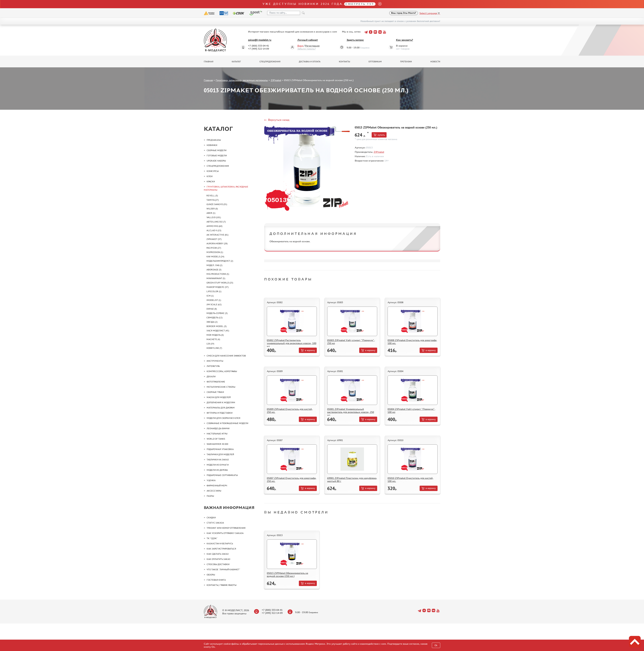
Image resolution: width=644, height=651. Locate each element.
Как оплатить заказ (218, 559)
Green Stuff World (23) (219, 282)
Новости (435, 61)
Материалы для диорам (221, 407)
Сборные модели (216, 150)
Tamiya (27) (212, 200)
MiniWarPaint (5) (215, 278)
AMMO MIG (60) (214, 226)
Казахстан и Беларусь (220, 543)
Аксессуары (214, 491)
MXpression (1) (214, 252)
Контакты (344, 61)
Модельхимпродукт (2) (219, 261)
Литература (213, 366)
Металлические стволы (221, 387)
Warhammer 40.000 (217, 444)
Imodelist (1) (213, 300)
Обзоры (211, 574)
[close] (378, 4)
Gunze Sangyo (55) (216, 204)
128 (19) (210, 343)
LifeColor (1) (213, 291)
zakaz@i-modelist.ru (259, 40)
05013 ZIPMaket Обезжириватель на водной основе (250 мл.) (287, 574)
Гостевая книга (216, 580)
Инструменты (215, 361)
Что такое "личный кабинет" (223, 569)
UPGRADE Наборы (216, 160)
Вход (300, 45)
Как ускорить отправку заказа (225, 533)
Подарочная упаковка (220, 449)
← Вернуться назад (276, 119)
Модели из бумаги (218, 465)
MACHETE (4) (213, 339)
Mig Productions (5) (217, 274)
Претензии (406, 61)
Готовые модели (217, 155)
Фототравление (216, 381)
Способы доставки (218, 564)
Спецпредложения (269, 61)
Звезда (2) (212, 322)
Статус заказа (215, 523)
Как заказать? (404, 40)
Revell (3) (212, 195)
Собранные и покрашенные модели (227, 423)
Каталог (236, 61)
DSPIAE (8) (211, 309)
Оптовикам (375, 61)
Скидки (211, 517)
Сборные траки (215, 392)
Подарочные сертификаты (222, 475)
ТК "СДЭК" (212, 538)
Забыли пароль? (306, 48)
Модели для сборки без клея (223, 418)
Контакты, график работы (221, 585)
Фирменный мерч (217, 485)
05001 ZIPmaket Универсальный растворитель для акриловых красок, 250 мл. (350, 412)
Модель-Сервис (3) (217, 313)
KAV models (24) (215, 256)
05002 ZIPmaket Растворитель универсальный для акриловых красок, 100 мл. (291, 343)
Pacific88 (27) (213, 248)
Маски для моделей (219, 397)
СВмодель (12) (214, 317)
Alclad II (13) (213, 230)
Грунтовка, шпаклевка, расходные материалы (242, 80)
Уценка (211, 480)
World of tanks (216, 439)
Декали (211, 376)
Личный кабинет (307, 40)
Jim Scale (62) (214, 304)
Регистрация (312, 45)
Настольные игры (217, 433)
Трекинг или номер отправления (226, 528)
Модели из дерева (217, 470)
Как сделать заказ (218, 554)
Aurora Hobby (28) (217, 243)
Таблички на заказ (218, 459)
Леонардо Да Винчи (218, 428)
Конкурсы (213, 171)
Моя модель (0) (215, 335)
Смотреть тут (359, 4)
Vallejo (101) (213, 217)
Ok (436, 645)
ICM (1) (210, 296)
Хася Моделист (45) (217, 330)
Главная (208, 61)
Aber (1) (210, 213)
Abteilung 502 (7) (216, 221)
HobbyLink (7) (214, 348)
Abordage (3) (213, 269)
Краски (211, 181)
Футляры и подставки (219, 413)
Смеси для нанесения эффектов (226, 355)
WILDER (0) (212, 208)
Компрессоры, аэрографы (222, 371)
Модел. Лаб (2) (214, 265)
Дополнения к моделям (221, 402)
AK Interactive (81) (217, 235)
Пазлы (210, 496)
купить (381, 135)
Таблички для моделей (220, 454)
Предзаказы (214, 140)
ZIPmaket (276, 80)
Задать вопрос (355, 40)
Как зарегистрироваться (221, 548)
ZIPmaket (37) (214, 239)
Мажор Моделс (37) (217, 287)
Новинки (212, 145)
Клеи (209, 176)
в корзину (310, 350)
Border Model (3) (216, 326)
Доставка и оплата (309, 61)
